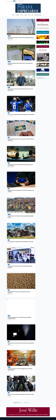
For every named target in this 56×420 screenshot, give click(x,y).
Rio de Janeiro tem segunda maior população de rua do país (20, 241)
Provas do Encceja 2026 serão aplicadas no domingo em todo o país (21, 395)
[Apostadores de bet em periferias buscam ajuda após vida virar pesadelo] (21, 154)
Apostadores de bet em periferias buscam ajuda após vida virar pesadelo (20, 165)
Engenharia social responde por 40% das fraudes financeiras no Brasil (21, 191)
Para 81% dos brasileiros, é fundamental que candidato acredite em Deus (19, 318)
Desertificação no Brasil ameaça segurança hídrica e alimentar (19, 292)
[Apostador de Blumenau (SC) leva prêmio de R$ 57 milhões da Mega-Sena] (21, 128)
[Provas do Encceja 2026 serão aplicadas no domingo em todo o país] (21, 383)
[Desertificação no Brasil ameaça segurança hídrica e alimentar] (21, 281)
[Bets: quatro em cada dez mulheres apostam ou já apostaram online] (21, 332)
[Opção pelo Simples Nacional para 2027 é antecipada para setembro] (21, 52)
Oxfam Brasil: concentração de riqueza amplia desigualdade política (21, 216)
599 (25, 402)
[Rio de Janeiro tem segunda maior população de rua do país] (21, 231)
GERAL (8, 137)
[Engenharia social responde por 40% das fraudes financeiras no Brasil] (21, 179)
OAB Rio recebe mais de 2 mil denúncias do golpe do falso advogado (20, 266)
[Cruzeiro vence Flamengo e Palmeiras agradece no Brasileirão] (21, 104)
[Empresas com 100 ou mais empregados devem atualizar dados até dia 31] (21, 358)
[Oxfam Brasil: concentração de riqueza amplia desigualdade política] (21, 205)
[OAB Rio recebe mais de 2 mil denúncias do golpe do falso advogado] (21, 255)
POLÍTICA (9, 87)
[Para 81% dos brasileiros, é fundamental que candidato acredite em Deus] (21, 307)
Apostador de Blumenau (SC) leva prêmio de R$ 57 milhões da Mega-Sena (21, 139)
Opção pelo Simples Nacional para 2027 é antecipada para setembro (20, 64)
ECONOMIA (9, 61)
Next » (28, 402)
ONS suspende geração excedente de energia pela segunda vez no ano (20, 38)
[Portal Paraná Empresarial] (28, 8)
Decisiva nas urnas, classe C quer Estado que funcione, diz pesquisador (20, 89)
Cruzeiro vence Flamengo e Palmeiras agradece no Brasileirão (21, 114)
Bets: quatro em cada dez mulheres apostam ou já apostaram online (21, 343)
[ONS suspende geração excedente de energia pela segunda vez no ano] (21, 27)
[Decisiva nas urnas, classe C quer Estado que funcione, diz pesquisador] (21, 78)
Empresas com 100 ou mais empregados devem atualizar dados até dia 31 (20, 369)
